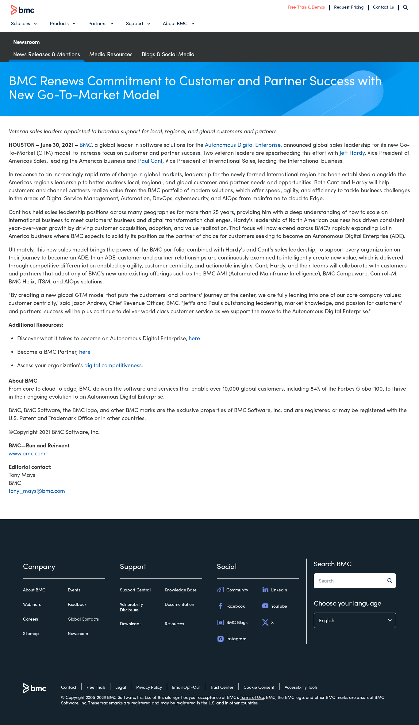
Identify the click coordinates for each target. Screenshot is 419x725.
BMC (85, 144)
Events (74, 590)
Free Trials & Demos (306, 7)
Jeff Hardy (352, 152)
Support (134, 23)
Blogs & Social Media (168, 54)
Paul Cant (150, 160)
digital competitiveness (113, 365)
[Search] (405, 7)
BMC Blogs (236, 622)
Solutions (20, 23)
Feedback (77, 604)
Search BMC (333, 563)
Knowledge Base (181, 590)
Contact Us (383, 7)
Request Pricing (349, 7)
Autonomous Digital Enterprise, (243, 144)
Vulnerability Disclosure (131, 607)
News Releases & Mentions (46, 54)
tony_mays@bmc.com (37, 490)
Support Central (135, 590)
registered (141, 703)
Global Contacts (83, 619)
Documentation (179, 604)
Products (59, 23)
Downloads (130, 623)
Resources (174, 623)
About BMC (175, 23)
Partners (97, 23)
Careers (30, 619)
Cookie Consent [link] (259, 687)
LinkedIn (279, 590)
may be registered (178, 703)
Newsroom (78, 633)
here (194, 338)
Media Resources (111, 54)
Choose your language (347, 602)
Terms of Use (252, 697)
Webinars (32, 604)
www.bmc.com (27, 453)
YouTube (279, 606)
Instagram (236, 638)
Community (237, 590)
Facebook (235, 606)
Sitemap (31, 633)
